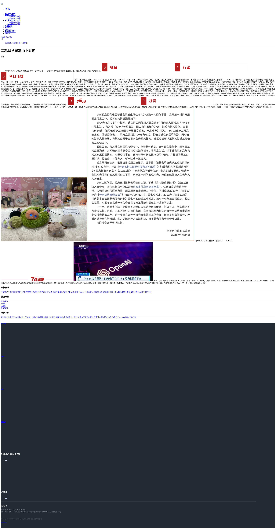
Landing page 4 (14, 22)
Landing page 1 (14, 16)
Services (8, 28)
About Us (8, 26)
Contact (7, 33)
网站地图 (3, 522)
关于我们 (10, 14)
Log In (3, 37)
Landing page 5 (14, 24)
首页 (7, 8)
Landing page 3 (14, 20)
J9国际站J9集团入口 (12, 43)
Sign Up (9, 37)
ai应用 (24, 43)
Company (8, 29)
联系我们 (10, 31)
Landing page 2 (14, 18)
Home (7, 14)
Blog (7, 31)
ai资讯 (8, 20)
